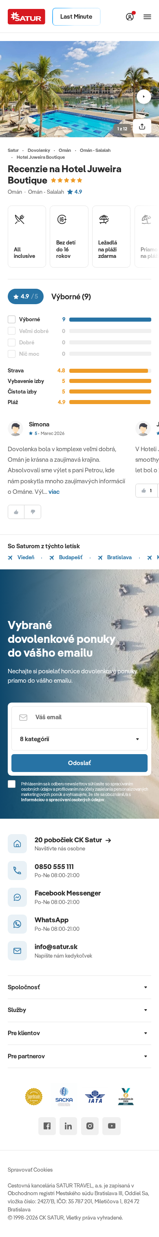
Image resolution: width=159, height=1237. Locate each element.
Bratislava (119, 557)
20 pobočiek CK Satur (68, 839)
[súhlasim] (16, 512)
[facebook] (47, 1126)
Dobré (26, 342)
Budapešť (70, 557)
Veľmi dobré (34, 331)
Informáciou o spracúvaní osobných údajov (62, 799)
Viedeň (25, 557)
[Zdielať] (142, 126)
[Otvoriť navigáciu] (147, 17)
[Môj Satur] (130, 17)
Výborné (29, 319)
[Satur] (26, 16)
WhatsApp (51, 919)
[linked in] (68, 1126)
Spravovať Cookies (30, 1169)
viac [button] (54, 491)
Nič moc (29, 353)
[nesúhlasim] (32, 512)
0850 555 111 (54, 866)
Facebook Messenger (68, 893)
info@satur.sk (56, 946)
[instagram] (90, 1126)
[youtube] (111, 1126)
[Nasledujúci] (144, 96)
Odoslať (79, 763)
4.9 (78, 191)
